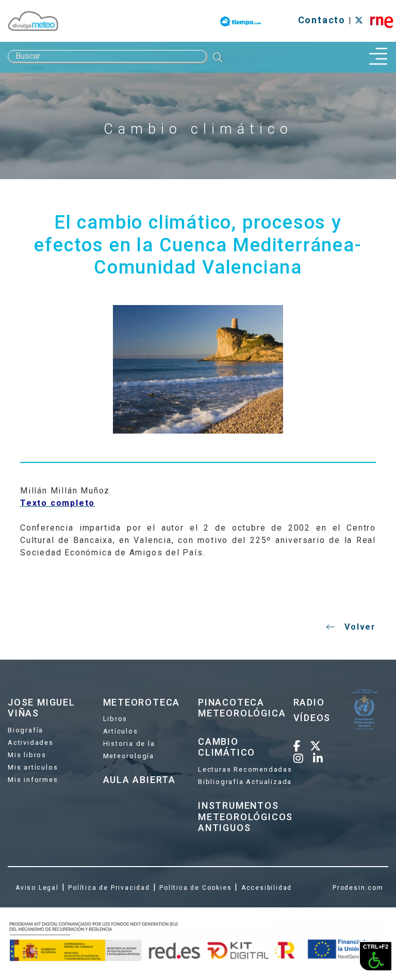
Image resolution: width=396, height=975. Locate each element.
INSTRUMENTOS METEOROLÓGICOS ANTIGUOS (245, 816)
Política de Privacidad (109, 887)
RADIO (309, 702)
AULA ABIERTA (139, 779)
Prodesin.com (358, 887)
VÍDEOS (312, 717)
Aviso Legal (37, 887)
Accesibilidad (266, 887)
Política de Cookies (195, 887)
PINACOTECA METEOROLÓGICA (242, 708)
